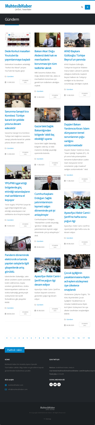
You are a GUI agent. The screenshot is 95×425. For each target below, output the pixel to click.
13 (63, 338)
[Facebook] (51, 384)
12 (58, 338)
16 (79, 338)
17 (84, 338)
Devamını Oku (25, 81)
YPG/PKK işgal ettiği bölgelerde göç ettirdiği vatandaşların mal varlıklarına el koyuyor (17, 191)
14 (68, 338)
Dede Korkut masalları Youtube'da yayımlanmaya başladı (17, 55)
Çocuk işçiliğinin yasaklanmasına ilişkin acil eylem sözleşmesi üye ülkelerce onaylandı (77, 281)
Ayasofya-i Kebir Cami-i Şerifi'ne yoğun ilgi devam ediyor (47, 280)
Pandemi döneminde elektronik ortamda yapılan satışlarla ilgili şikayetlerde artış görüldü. (17, 263)
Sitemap (48, 419)
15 (73, 338)
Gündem (10, 76)
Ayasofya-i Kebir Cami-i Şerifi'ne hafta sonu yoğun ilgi (77, 217)
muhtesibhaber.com (15, 385)
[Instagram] (59, 384)
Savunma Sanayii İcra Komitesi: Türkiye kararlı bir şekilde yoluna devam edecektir (17, 120)
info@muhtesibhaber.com (17, 389)
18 (89, 338)
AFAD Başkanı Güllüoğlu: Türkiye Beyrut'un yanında (74, 55)
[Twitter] (55, 384)
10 (48, 338)
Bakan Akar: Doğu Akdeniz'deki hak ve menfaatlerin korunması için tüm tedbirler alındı (46, 59)
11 (53, 338)
